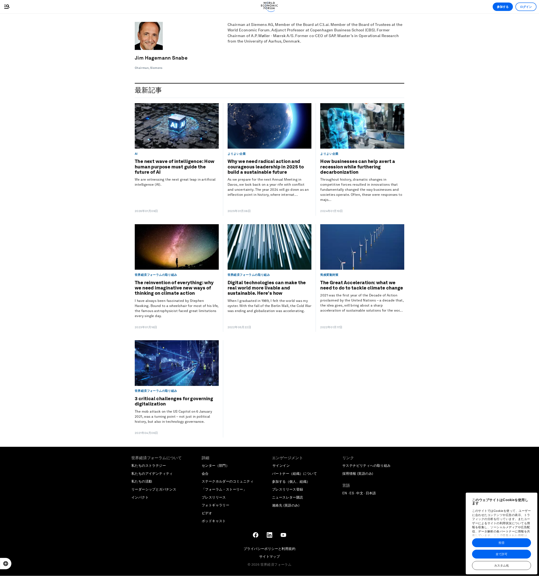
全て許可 (501, 554)
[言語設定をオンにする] (5, 563)
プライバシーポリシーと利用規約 (269, 549)
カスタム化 (501, 565)
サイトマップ (269, 557)
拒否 (501, 542)
